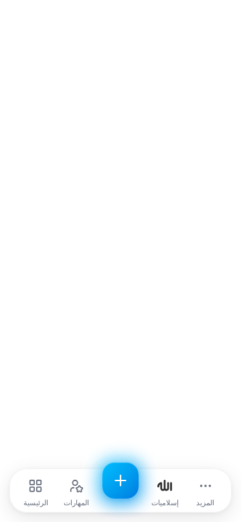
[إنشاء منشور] (120, 480)
